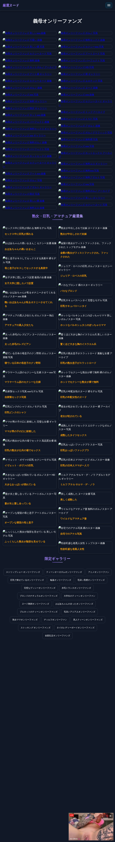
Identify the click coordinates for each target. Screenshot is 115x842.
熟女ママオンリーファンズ (25, 619)
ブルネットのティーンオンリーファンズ (39, 611)
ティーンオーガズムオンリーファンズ (64, 572)
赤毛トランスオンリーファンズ (76, 588)
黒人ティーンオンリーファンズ (88, 619)
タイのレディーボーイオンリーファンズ (75, 627)
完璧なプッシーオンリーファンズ (39, 588)
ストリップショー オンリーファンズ (23, 572)
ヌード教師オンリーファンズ (35, 603)
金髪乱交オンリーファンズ (57, 635)
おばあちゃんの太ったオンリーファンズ (74, 603)
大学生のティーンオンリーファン (79, 595)
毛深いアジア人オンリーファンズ (79, 611)
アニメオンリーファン (98, 572)
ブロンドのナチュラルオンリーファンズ (39, 595)
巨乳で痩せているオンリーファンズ (27, 580)
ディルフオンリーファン (55, 619)
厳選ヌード (11, 5)
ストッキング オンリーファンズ (35, 627)
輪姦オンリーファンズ (60, 580)
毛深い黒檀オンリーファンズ (91, 580)
